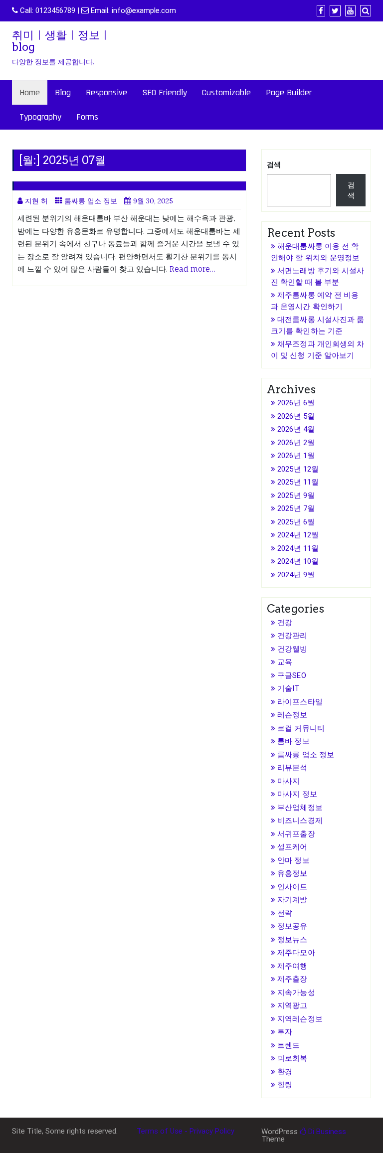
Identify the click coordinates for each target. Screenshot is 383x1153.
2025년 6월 (296, 521)
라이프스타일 (300, 701)
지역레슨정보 (300, 1018)
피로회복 (292, 1058)
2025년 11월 (298, 482)
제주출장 (292, 979)
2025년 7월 (296, 508)
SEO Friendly (164, 92)
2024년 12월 (298, 534)
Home (29, 92)
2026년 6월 (296, 402)
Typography (40, 117)
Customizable (226, 92)
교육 (284, 662)
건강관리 (292, 635)
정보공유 (292, 926)
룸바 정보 (293, 741)
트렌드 (288, 1045)
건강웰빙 (292, 649)
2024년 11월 (298, 548)
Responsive (106, 92)
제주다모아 (296, 952)
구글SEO (291, 675)
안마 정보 (293, 860)
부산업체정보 (300, 807)
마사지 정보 (297, 794)
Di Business (326, 1131)
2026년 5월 (296, 416)
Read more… (192, 269)
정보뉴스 (292, 939)
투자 (284, 1031)
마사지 (288, 781)
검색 (274, 164)
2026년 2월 (296, 442)
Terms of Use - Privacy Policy (185, 1131)
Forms (87, 117)
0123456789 (55, 10)
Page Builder (289, 92)
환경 (284, 1071)
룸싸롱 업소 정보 (90, 200)
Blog (63, 92)
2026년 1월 (296, 455)
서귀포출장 (296, 833)
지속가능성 (296, 992)
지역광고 (292, 1005)
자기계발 (292, 899)
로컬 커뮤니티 (301, 728)
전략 (284, 913)
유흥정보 (292, 873)
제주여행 (292, 966)
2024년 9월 (296, 574)
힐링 (284, 1084)
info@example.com (144, 10)
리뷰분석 (292, 767)
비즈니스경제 (300, 820)
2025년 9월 (296, 495)
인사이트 (292, 886)
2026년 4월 (296, 429)
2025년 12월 (298, 469)
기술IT (288, 688)
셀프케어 (292, 846)
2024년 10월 (298, 561)
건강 (284, 622)
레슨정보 (292, 714)
